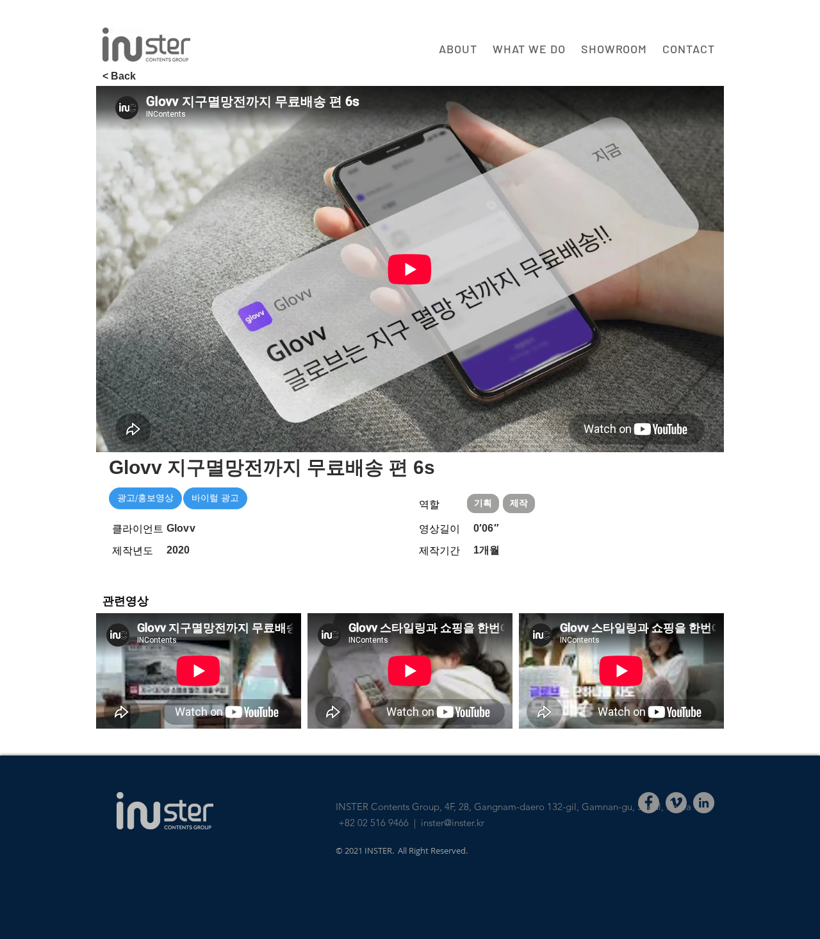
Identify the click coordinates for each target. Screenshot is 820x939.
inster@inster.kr (452, 822)
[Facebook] (648, 802)
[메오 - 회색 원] (676, 802)
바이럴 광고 (215, 497)
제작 (519, 503)
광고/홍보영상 (145, 497)
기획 (483, 503)
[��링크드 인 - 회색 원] (703, 802)
